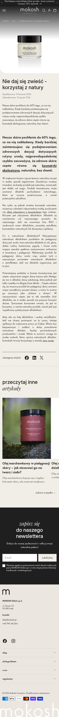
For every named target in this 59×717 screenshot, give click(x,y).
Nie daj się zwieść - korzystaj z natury (34, 20)
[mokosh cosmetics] (29, 10)
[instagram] (13, 640)
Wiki (13, 20)
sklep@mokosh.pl (9, 619)
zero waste (48, 340)
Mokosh (5, 20)
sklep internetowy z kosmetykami (24, 212)
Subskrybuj (47, 557)
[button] (44, 10)
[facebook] (4, 640)
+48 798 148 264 (10, 623)
